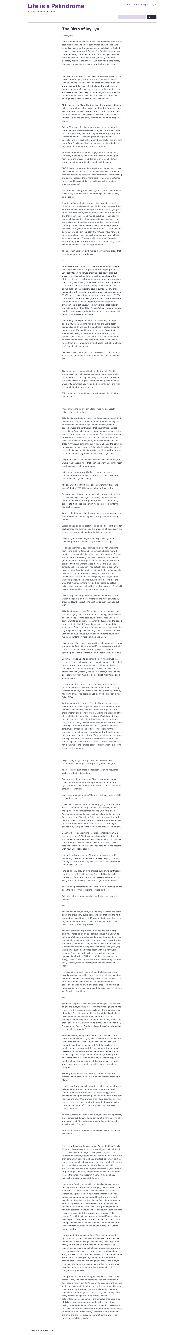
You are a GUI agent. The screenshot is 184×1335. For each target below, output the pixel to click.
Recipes (145, 4)
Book (136, 4)
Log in (153, 4)
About (129, 4)
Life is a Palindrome (56, 6)
